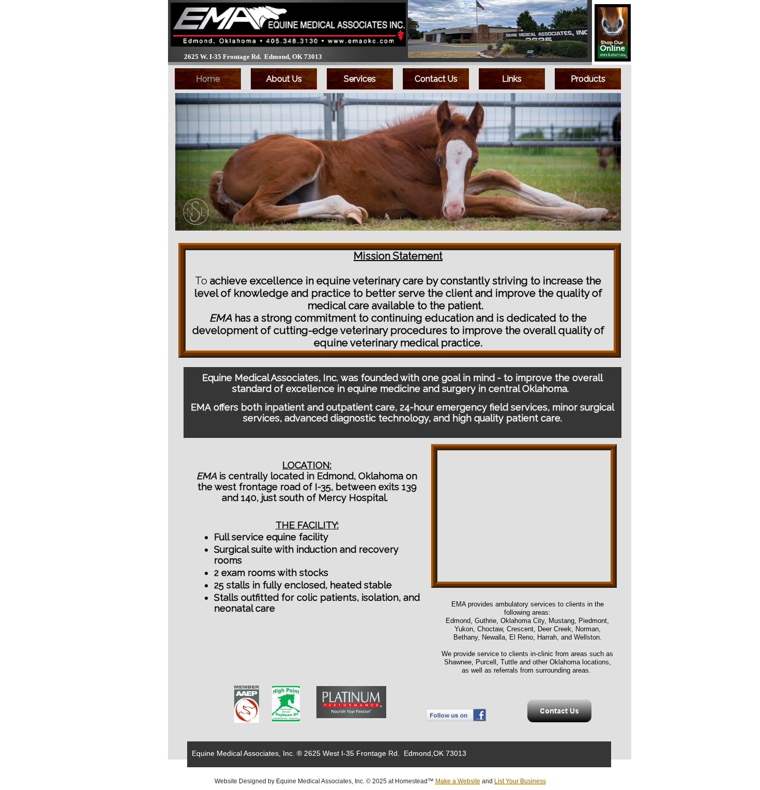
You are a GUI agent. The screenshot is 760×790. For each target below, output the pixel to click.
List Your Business (520, 781)
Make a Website (457, 781)
